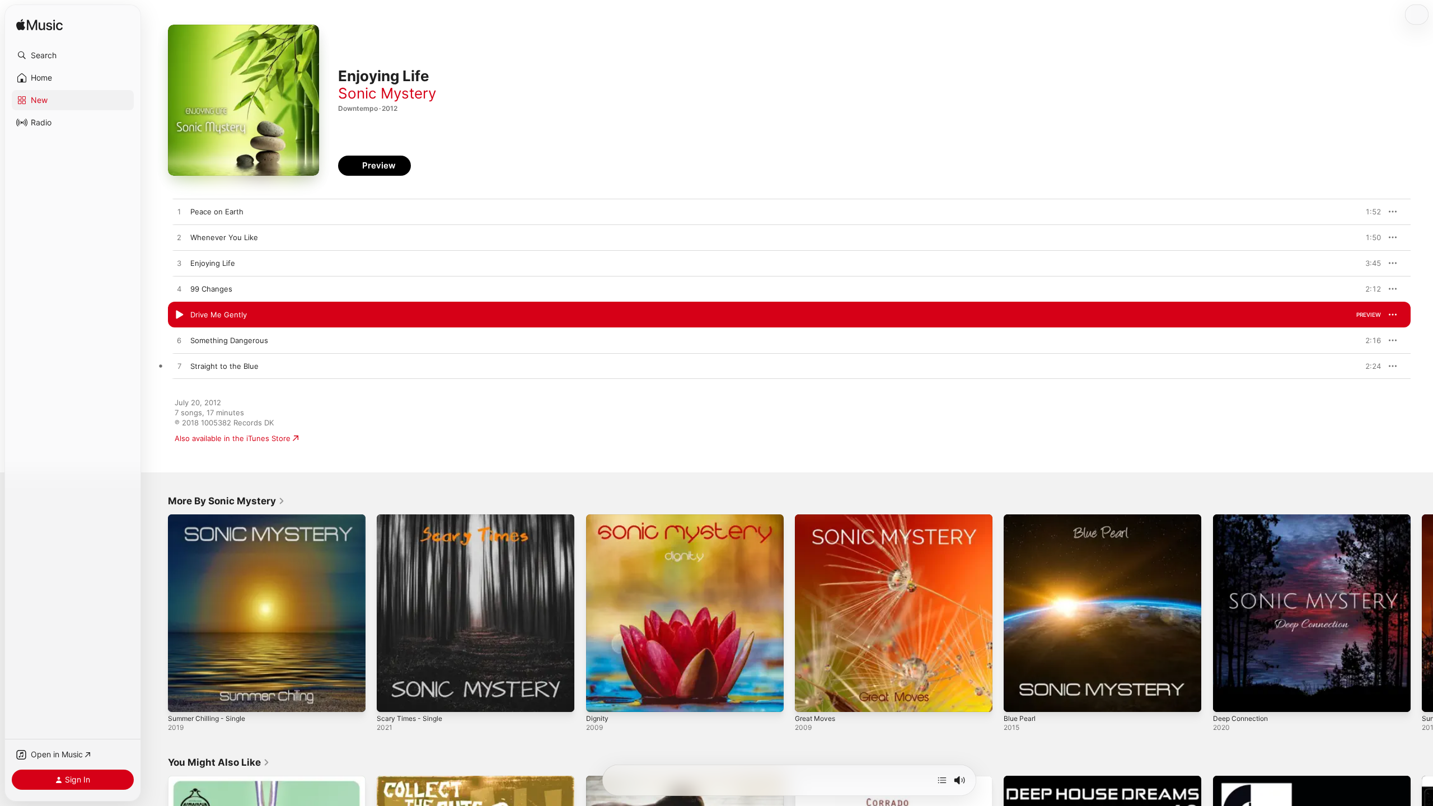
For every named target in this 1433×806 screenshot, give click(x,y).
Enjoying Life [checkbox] (212, 263)
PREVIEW (1368, 211)
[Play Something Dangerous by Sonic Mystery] (179, 341)
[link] (226, 501)
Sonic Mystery (387, 93)
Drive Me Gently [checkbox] (218, 314)
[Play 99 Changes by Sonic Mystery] (179, 289)
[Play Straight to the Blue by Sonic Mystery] (179, 367)
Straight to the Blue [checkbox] (224, 366)
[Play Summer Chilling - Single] (182, 698)
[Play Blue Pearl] (1017, 698)
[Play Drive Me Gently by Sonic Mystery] (179, 315)
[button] (72, 55)
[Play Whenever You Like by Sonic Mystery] (179, 238)
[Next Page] (1422, 613)
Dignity (598, 518)
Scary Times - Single (412, 518)
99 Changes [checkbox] (211, 288)
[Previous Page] (157, 613)
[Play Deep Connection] (1227, 698)
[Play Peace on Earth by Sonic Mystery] (179, 212)
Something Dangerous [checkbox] (229, 340)
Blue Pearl (1021, 518)
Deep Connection (1243, 518)
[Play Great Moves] (808, 698)
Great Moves (817, 518)
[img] (39, 25)
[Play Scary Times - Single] (390, 698)
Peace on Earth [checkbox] (216, 211)
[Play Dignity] (600, 698)
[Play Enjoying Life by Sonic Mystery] (179, 264)
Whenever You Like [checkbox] (224, 237)
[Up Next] (942, 780)
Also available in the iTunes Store (233, 438)
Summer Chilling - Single (210, 518)
